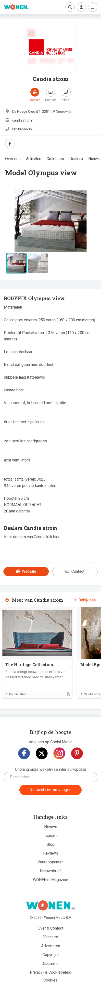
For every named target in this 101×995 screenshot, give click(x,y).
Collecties (55, 158)
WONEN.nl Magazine (50, 879)
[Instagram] (59, 753)
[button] (12, 221)
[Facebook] (24, 753)
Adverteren (50, 946)
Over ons (13, 158)
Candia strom (18, 694)
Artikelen (33, 158)
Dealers (76, 158)
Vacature (50, 937)
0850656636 (22, 129)
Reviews (50, 853)
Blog (50, 844)
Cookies (50, 980)
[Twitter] (42, 753)
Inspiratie (50, 835)
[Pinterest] (77, 753)
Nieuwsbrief (50, 871)
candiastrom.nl (23, 120)
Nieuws (50, 826)
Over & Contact (50, 928)
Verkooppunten (50, 862)
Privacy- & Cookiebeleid (50, 972)
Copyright (50, 954)
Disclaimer (50, 963)
